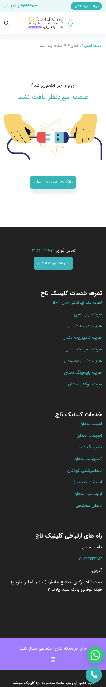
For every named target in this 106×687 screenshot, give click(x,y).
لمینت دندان (91, 423)
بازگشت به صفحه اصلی (53, 182)
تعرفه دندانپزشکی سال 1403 (77, 302)
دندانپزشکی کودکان (84, 470)
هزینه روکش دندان (85, 384)
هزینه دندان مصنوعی (83, 360)
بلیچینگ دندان (89, 447)
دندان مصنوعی (89, 505)
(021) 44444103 (23, 6)
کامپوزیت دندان (88, 458)
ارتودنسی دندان (88, 493)
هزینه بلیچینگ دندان (83, 372)
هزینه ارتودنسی (88, 314)
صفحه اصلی (93, 46)
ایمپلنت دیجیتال (87, 482)
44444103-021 (42, 250)
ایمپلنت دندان (89, 435)
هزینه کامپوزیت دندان (82, 337)
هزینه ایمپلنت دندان (84, 349)
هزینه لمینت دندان (85, 325)
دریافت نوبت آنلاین (86, 6)
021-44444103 (90, 558)
